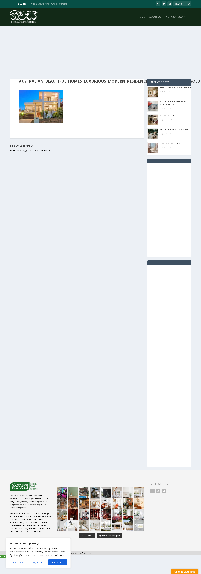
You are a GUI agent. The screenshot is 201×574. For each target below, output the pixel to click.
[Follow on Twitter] (164, 491)
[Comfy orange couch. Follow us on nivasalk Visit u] (62, 514)
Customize (19, 562)
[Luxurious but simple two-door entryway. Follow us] (106, 525)
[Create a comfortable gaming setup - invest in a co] (62, 492)
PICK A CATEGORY (175, 17)
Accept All (57, 562)
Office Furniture (170, 143)
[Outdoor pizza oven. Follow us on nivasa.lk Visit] (84, 492)
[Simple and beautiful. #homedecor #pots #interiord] (73, 492)
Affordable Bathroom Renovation (173, 103)
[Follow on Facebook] (152, 491)
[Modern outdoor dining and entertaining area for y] (128, 525)
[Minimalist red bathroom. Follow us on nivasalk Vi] (73, 514)
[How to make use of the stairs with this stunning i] (95, 492)
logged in (27, 150)
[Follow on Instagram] (158, 491)
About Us (155, 17)
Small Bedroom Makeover (175, 87)
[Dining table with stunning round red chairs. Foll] (84, 514)
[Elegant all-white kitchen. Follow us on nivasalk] (73, 525)
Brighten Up (167, 115)
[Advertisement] (98, 52)
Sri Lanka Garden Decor (174, 129)
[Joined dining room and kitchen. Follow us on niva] (95, 503)
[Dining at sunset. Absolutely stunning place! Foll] (84, 503)
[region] (38, 553)
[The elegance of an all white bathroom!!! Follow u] (139, 525)
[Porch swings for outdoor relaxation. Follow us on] (62, 525)
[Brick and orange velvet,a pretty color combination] (128, 503)
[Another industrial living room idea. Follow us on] (106, 503)
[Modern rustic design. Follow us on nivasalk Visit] (84, 525)
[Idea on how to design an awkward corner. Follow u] (117, 503)
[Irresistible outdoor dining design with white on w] (117, 525)
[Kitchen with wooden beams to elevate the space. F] (139, 492)
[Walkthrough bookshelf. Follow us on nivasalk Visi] (62, 503)
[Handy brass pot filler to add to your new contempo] (128, 492)
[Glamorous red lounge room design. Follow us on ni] (128, 514)
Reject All (38, 562)
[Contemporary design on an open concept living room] (139, 514)
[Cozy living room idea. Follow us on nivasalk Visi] (95, 525)
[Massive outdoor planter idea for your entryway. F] (106, 492)
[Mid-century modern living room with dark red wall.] (106, 514)
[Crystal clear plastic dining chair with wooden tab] (73, 503)
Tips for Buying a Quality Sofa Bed (44, 3)
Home (141, 17)
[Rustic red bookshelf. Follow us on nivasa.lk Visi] (95, 514)
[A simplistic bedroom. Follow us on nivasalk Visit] (139, 503)
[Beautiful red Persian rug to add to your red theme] (117, 514)
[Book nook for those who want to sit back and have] (117, 492)
